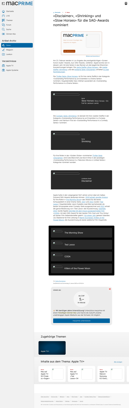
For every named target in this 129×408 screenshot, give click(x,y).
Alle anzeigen (118, 362)
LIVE (8, 16)
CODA (56, 213)
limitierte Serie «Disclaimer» (85, 70)
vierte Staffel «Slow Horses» (87, 67)
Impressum (74, 401)
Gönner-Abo (11, 34)
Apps (68, 396)
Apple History (59, 401)
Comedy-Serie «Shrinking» (66, 116)
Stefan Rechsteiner (60, 281)
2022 (91, 202)
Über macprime (45, 396)
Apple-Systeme (12, 70)
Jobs (81, 396)
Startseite (10, 11)
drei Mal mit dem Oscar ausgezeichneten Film (86, 211)
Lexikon (9, 54)
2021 (84, 202)
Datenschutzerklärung (104, 396)
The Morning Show (73, 200)
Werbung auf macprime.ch (93, 56)
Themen (9, 20)
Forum (8, 25)
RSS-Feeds (75, 396)
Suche (8, 29)
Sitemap (67, 401)
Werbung (62, 396)
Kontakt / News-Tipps (90, 396)
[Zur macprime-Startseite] (19, 3)
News (8, 45)
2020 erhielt (96, 197)
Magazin (9, 50)
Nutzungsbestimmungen (47, 401)
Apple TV (9, 66)
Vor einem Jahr (90, 215)
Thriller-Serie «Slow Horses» (67, 76)
